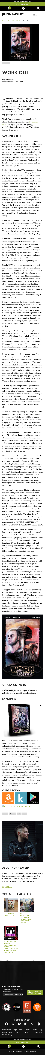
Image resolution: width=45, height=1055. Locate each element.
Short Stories (6, 63)
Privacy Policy (7, 1035)
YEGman (25, 814)
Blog (40, 1030)
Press (28, 1030)
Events (34, 1030)
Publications (6, 1030)
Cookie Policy (37, 1032)
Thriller (19, 814)
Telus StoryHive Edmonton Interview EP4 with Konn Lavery (26, 918)
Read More (7, 887)
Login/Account (18, 1030)
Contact (26, 1032)
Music (18, 1032)
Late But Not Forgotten (9, 914)
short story (12, 814)
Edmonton (5, 814)
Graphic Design (7, 1032)
